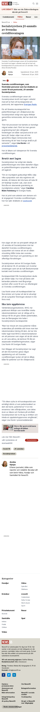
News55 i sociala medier (27, 694)
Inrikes (4, 621)
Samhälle (6, 618)
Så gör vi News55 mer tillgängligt (28, 702)
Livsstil (24, 594)
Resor (28, 17)
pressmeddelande (9, 146)
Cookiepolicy (26, 697)
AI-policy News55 (8, 701)
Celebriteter (25, 597)
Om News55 (26, 684)
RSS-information (8, 693)
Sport (23, 606)
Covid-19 (6, 449)
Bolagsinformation (28, 688)
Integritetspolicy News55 (8, 698)
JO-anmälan (19, 449)
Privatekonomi (8, 610)
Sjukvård (24, 586)
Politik (4, 624)
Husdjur (5, 583)
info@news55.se (15, 670)
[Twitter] (9, 675)
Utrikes (4, 627)
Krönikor (5, 594)
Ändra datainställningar (11, 707)
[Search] (33, 3)
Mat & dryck (25, 603)
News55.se (6, 22)
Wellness (24, 589)
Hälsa (20, 17)
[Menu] (37, 3)
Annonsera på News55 (7, 689)
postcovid (27, 201)
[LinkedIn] (14, 675)
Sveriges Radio (30, 104)
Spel (23, 618)
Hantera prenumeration (7, 685)
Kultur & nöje (25, 600)
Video (4, 632)
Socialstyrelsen (9, 454)
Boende (4, 614)
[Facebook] (3, 675)
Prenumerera (32, 440)
